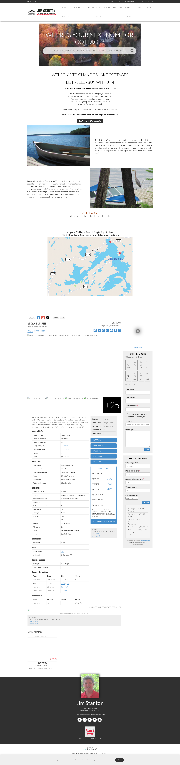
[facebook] (80, 720)
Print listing (97, 461)
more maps (138, 347)
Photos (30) (97, 440)
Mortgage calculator (105, 456)
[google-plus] (85, 720)
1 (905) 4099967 (96, 534)
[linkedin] (95, 720)
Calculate (146, 502)
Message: (129, 429)
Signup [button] (56, 317)
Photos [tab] (36, 330)
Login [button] (62, 317)
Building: (36, 487)
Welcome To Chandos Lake (90, 121)
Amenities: (36, 461)
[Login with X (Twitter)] (47, 319)
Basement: (36, 538)
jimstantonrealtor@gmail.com (94, 715)
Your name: (130, 389)
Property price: (131, 462)
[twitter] (90, 720)
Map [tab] (43, 330)
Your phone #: (131, 406)
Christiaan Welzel (84, 753)
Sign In (28, 2)
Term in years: (131, 487)
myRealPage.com (145, 540)
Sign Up (35, 2)
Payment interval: (132, 495)
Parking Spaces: (38, 559)
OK (119, 760)
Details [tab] (30, 330)
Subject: (128, 421)
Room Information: (40, 572)
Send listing (97, 451)
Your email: (130, 397)
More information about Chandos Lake (90, 215)
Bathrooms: (37, 595)
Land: (34, 547)
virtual (140, 357)
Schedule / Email (98, 445)
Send (147, 449)
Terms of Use (109, 760)
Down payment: (132, 471)
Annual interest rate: (134, 479)
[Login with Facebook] (38, 319)
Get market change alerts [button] (103, 521)
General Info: (37, 431)
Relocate (148, 8)
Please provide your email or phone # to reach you (136, 415)
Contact (129, 16)
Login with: (32, 318)
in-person (130, 357)
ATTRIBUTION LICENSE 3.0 (100, 753)
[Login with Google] (43, 319)
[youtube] (100, 720)
